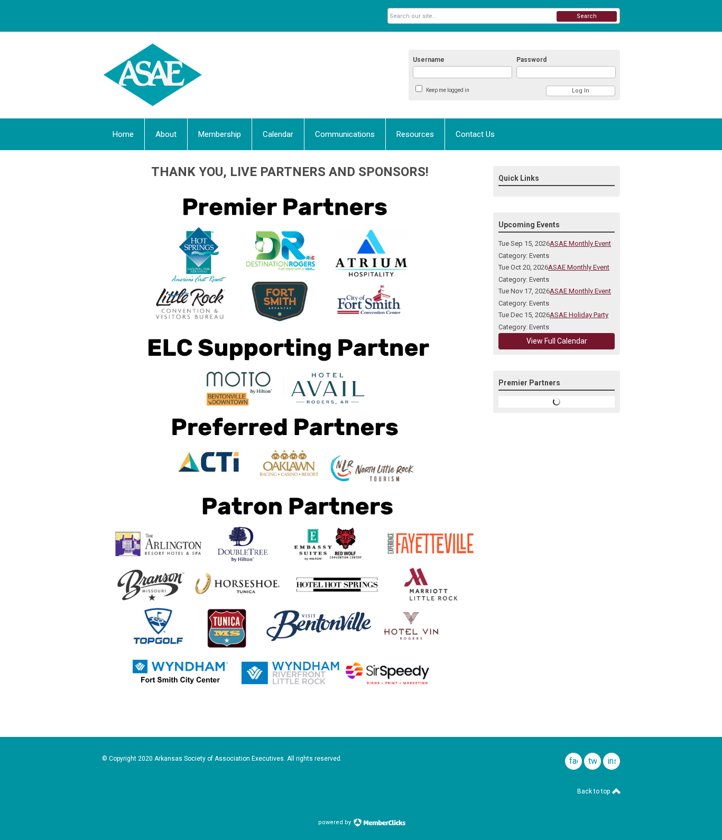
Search (587, 16)
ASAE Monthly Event (580, 243)
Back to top (594, 791)
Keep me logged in (447, 90)
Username (429, 59)
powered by (335, 822)
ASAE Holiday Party (579, 315)
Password (531, 59)
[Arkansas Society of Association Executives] (205, 75)
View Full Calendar (556, 341)
